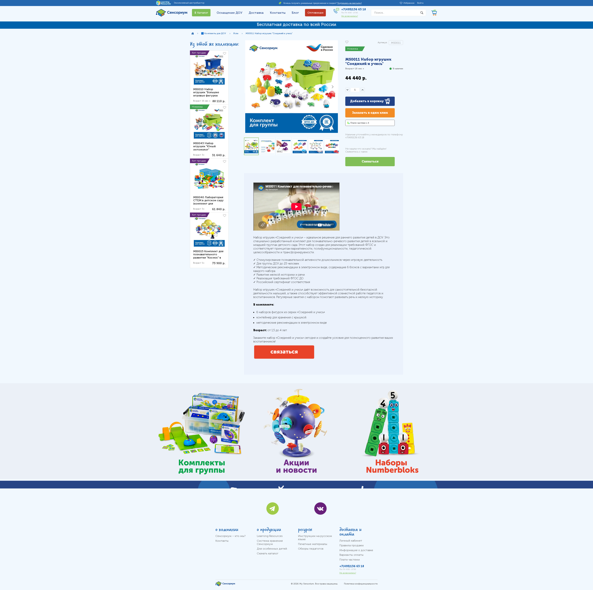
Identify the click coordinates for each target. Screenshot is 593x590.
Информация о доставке (356, 550)
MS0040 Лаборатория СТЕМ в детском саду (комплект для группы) (208, 202)
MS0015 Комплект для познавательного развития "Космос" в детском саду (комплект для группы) (208, 259)
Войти (420, 3)
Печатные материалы (312, 544)
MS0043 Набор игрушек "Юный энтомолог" (204, 146)
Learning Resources (270, 536)
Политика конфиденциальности (361, 584)
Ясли (235, 33)
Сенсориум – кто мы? (230, 536)
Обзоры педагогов (310, 548)
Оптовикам (315, 12)
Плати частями (349, 559)
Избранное (410, 3)
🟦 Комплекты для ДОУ (213, 33)
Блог (295, 13)
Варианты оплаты (351, 554)
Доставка (256, 13)
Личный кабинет (350, 540)
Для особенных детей (272, 548)
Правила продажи (351, 545)
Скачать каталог (267, 553)
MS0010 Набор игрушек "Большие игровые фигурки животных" (206, 94)
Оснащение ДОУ (229, 13)
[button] (250, 86)
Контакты (278, 13)
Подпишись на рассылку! (349, 3)
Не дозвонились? (349, 16)
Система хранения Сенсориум (270, 542)
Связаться (370, 161)
